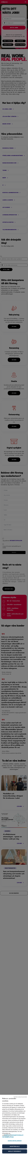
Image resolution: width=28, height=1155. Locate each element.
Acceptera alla (15, 1146)
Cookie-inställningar (15, 1140)
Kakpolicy (7, 1135)
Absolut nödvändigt (14, 1151)
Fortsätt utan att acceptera (20, 1096)
